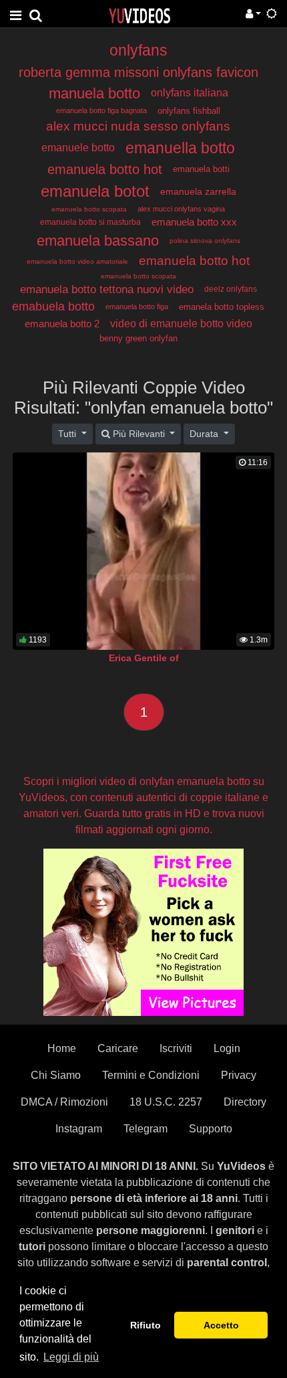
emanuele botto (78, 147)
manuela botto (94, 93)
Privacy (238, 1075)
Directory (245, 1102)
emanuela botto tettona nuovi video (107, 289)
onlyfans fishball (189, 111)
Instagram (78, 1128)
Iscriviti (176, 1048)
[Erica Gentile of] (143, 551)
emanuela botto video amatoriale (77, 261)
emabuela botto (53, 306)
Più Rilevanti (139, 433)
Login (227, 1048)
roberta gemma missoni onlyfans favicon (138, 72)
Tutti (68, 433)
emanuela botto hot (104, 169)
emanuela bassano (98, 240)
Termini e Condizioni (151, 1075)
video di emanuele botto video (181, 323)
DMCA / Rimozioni (64, 1102)
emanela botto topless (221, 307)
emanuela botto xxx (194, 222)
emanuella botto (180, 148)
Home (61, 1048)
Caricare (117, 1048)
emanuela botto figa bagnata (101, 110)
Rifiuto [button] (145, 1325)
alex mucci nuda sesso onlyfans (138, 126)
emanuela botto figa (136, 307)
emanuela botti (201, 169)
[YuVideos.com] (139, 15)
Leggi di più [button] (71, 1357)
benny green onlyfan (138, 338)
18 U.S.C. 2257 (165, 1102)
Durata (205, 433)
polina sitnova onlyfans (205, 240)
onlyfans (138, 50)
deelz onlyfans (230, 289)
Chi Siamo (56, 1075)
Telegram (145, 1128)
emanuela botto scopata (89, 209)
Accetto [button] (221, 1325)
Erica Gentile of (144, 658)
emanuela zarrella (198, 191)
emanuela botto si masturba (90, 222)
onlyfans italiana (189, 92)
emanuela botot (95, 191)
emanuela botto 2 (62, 323)
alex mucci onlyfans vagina (181, 209)
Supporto (210, 1128)
